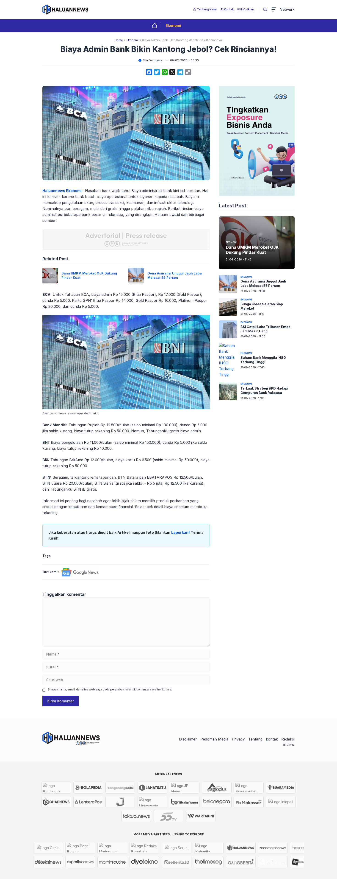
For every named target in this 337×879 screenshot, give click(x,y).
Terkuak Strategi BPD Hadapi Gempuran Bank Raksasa (264, 390)
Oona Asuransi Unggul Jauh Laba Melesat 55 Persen (174, 275)
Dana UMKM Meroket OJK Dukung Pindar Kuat (252, 250)
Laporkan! (181, 532)
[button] (265, 9)
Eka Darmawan (153, 60)
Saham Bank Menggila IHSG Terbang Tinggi (263, 360)
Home (119, 40)
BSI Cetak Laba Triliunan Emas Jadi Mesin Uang (265, 329)
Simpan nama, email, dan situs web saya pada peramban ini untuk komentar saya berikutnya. (110, 689)
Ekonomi (173, 25)
